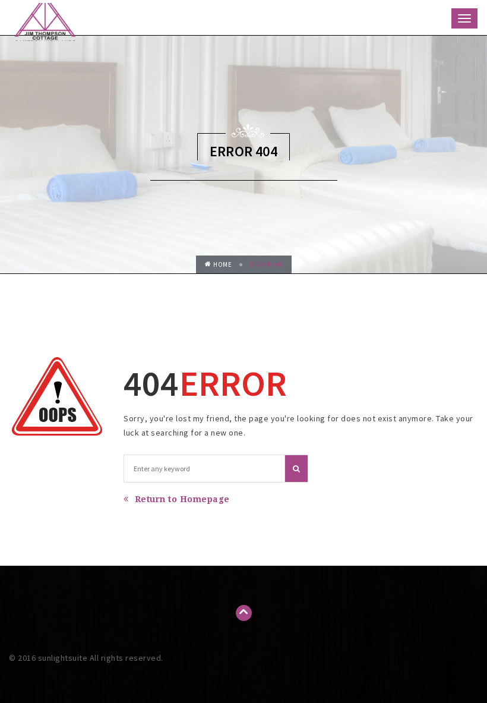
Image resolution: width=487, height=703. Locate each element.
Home (222, 264)
